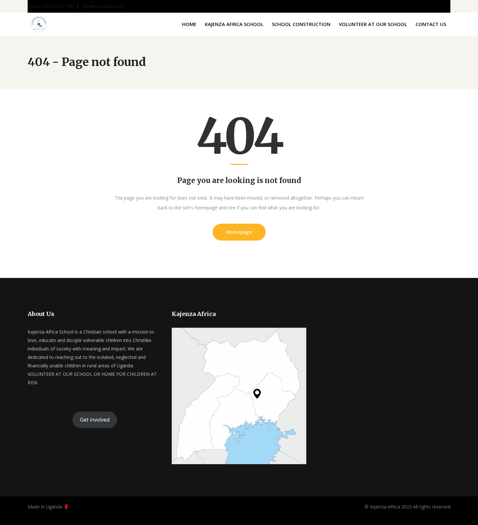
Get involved (95, 419)
